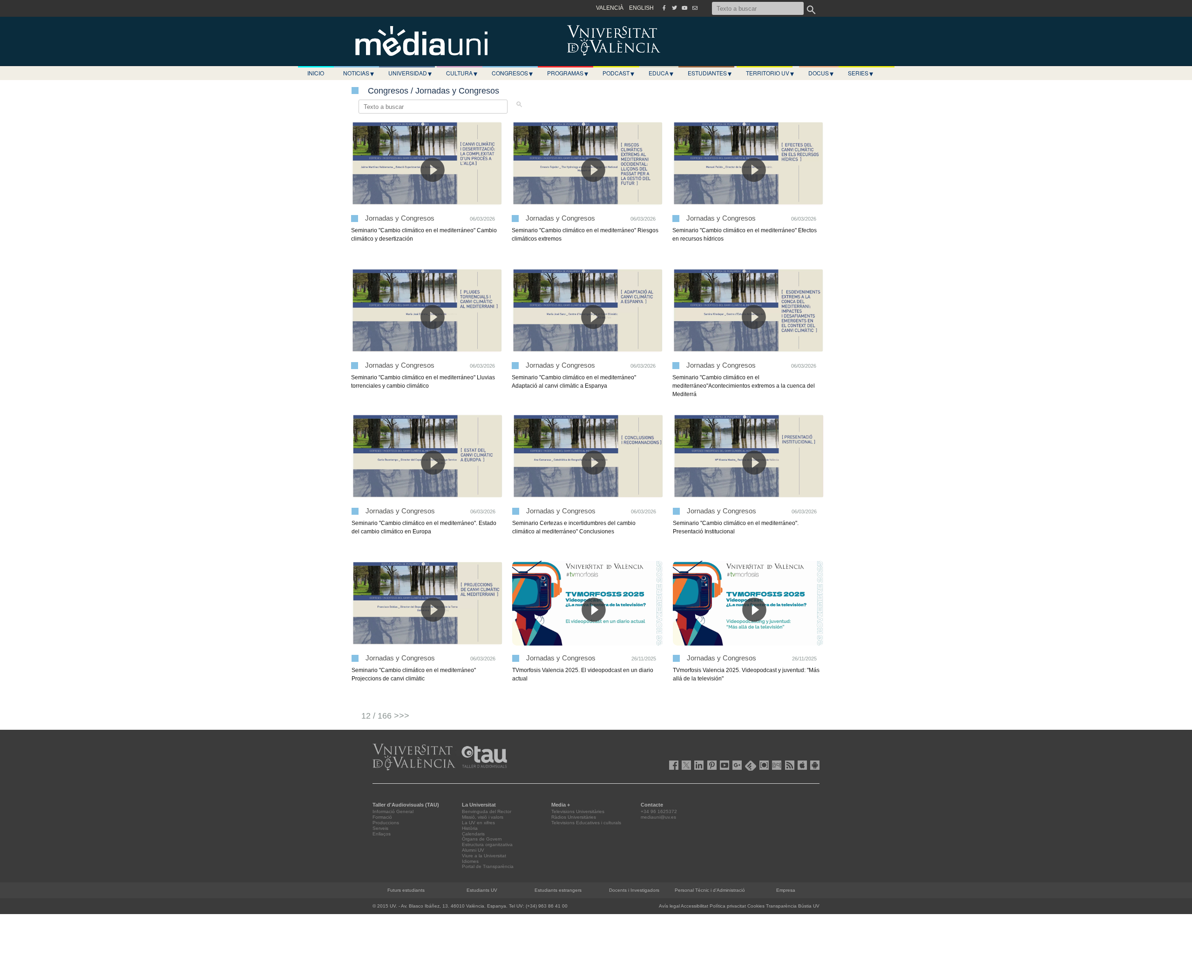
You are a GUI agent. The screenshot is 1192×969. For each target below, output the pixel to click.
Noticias (358, 73)
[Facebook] (664, 8)
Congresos (512, 73)
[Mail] (694, 8)
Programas (567, 73)
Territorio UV (770, 73)
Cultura (461, 73)
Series (860, 73)
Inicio (315, 73)
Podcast (618, 73)
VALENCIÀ (609, 8)
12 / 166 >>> (385, 715)
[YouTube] (684, 8)
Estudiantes (709, 73)
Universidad (410, 73)
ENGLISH (641, 8)
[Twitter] (674, 8)
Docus (820, 73)
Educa (661, 73)
